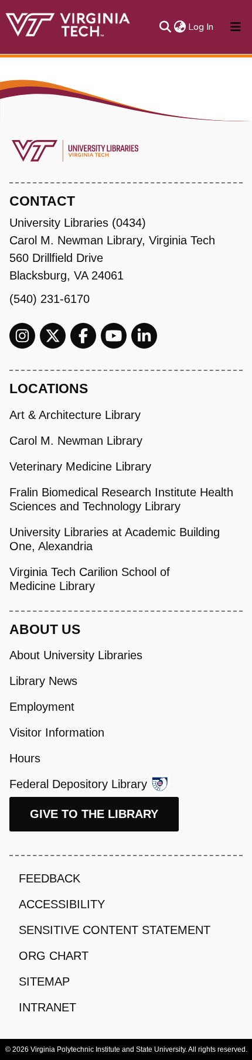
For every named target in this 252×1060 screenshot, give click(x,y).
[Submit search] (165, 27)
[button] (179, 27)
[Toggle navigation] (235, 27)
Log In (201, 27)
